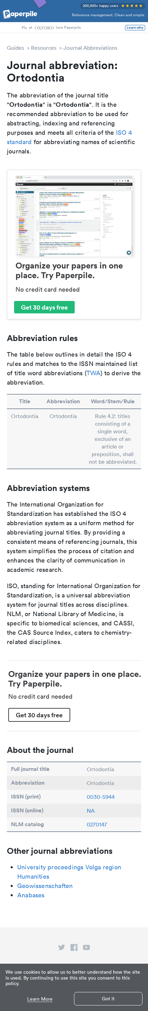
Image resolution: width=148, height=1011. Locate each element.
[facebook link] (74, 948)
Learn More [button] (40, 999)
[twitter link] (61, 948)
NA (91, 810)
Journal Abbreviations (90, 47)
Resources (43, 47)
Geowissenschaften (45, 886)
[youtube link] (86, 948)
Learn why (135, 27)
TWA (93, 373)
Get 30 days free (44, 307)
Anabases (31, 895)
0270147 (97, 824)
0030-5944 (101, 796)
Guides (15, 47)
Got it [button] (108, 998)
